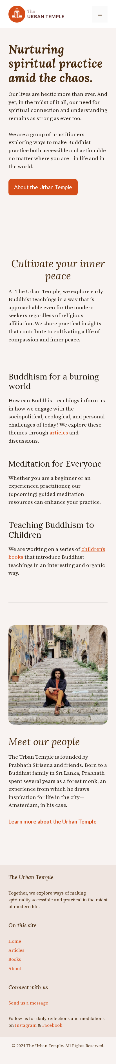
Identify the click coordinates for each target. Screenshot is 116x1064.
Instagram (26, 1025)
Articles (16, 950)
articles (59, 433)
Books (14, 959)
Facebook (52, 1025)
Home (14, 941)
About (14, 969)
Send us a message (28, 1003)
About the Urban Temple (43, 187)
